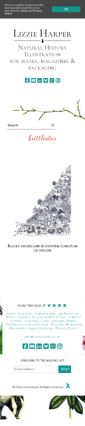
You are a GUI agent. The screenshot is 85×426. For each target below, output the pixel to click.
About (11, 313)
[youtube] (33, 80)
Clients (16, 321)
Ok (66, 9)
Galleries (25, 313)
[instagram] (58, 80)
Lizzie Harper (42, 33)
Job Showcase (69, 313)
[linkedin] (39, 80)
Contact (74, 317)
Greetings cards (37, 321)
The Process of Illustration (26, 324)
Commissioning (45, 313)
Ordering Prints (63, 321)
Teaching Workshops (66, 324)
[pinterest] (52, 80)
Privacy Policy (66, 328)
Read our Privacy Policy (23, 12)
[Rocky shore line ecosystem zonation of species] (42, 201)
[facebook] (27, 80)
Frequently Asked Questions (31, 328)
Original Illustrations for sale (41, 317)
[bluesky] (45, 80)
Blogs (10, 317)
